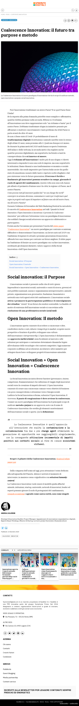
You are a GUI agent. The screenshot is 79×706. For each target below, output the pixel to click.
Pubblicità (7, 669)
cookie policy (74, 703)
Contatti (6, 648)
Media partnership (10, 677)
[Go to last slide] (12, 550)
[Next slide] (14, 550)
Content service (9, 681)
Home (3, 14)
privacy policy (64, 703)
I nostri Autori (8, 652)
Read (7, 14)
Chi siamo (7, 644)
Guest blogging (9, 673)
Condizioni (7, 657)
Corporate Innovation (19, 14)
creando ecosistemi (16, 494)
